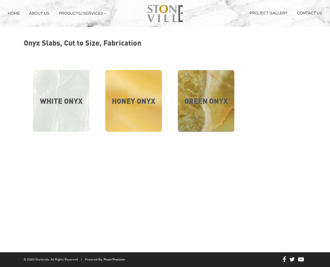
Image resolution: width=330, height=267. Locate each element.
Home (14, 14)
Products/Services (81, 14)
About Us (39, 14)
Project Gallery (269, 13)
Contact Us (309, 13)
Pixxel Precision (114, 259)
